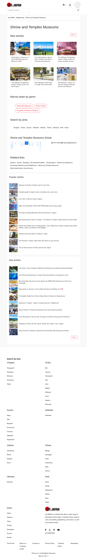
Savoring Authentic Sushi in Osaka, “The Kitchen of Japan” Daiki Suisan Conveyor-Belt (48, 219)
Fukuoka (10, 431)
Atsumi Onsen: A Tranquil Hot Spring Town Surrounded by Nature (40, 310)
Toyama (47, 372)
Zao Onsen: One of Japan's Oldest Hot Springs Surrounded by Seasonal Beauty (45, 268)
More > (73, 34)
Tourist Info (10, 543)
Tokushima (10, 451)
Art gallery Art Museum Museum (27, 110)
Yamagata (48, 454)
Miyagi (47, 451)
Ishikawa (48, 392)
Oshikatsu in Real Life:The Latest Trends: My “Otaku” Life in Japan (41, 324)
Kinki (61, 127)
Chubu (23, 127)
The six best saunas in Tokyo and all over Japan (35, 247)
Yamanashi (49, 376)
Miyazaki (10, 423)
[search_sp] (78, 10)
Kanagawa (10, 529)
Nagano (47, 400)
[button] (64, 5)
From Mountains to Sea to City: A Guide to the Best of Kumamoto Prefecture (43, 59)
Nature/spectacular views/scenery (21, 168)
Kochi (9, 463)
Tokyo (9, 521)
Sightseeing (20, 17)
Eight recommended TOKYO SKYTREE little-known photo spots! (40, 206)
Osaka (47, 494)
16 (37, 144)
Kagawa (9, 459)
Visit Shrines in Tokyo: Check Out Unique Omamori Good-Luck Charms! (66, 84)
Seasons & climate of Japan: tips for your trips (34, 185)
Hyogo (47, 486)
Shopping (26, 162)
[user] (70, 4)
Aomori (47, 471)
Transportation (51, 162)
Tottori (9, 384)
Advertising (74, 543)
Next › (40, 146)
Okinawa (56, 127)
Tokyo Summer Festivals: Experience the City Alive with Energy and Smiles (44, 330)
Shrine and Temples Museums (48, 165)
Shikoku (43, 127)
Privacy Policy (49, 543)
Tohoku (49, 127)
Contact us (36, 543)
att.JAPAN (11, 17)
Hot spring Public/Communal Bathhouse (23, 165)
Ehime (9, 454)
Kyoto (47, 482)
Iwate (47, 459)
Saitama (9, 517)
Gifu (46, 380)
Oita (8, 419)
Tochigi (9, 525)
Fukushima (49, 463)
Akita (46, 467)
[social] (45, 530)
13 (29, 144)
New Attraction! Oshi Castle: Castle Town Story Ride (43, 83)
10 (21, 144)
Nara (46, 498)
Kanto (67, 127)
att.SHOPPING (50, 533)
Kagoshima (10, 439)
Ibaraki (9, 537)
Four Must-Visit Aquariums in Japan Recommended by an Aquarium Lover (43, 275)
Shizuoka (48, 404)
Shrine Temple (40, 106)
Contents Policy (61, 544)
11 (23, 144)
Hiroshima (10, 380)
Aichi (46, 384)
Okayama (10, 372)
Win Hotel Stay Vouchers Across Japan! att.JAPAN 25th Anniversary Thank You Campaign (45, 282)
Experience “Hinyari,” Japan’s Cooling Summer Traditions (38, 303)
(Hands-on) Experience (65, 162)
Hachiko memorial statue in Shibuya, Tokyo (33, 234)
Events (19, 162)
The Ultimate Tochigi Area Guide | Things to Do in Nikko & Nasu (20, 84)
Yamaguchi (10, 368)
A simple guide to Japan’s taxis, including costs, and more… (39, 192)
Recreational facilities (37, 162)
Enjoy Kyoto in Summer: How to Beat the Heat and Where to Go (20, 59)
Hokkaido (36, 127)
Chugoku (16, 127)
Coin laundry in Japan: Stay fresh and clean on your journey (39, 240)
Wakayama (49, 490)
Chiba (9, 513)
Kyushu (29, 127)
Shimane (10, 376)
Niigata (47, 388)
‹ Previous (12, 145)
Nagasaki (10, 435)
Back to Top (42, 556)
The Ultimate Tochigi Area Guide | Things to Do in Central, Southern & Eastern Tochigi (66, 59)
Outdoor (13, 162)
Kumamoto (10, 427)
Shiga (47, 502)
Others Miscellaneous (24, 106)
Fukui (47, 396)
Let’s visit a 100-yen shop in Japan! (30, 199)
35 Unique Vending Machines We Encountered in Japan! (38, 213)
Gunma (9, 533)
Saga (8, 415)
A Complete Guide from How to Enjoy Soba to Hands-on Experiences (42, 296)
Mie (46, 368)
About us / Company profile (23, 546)
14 (32, 144)
